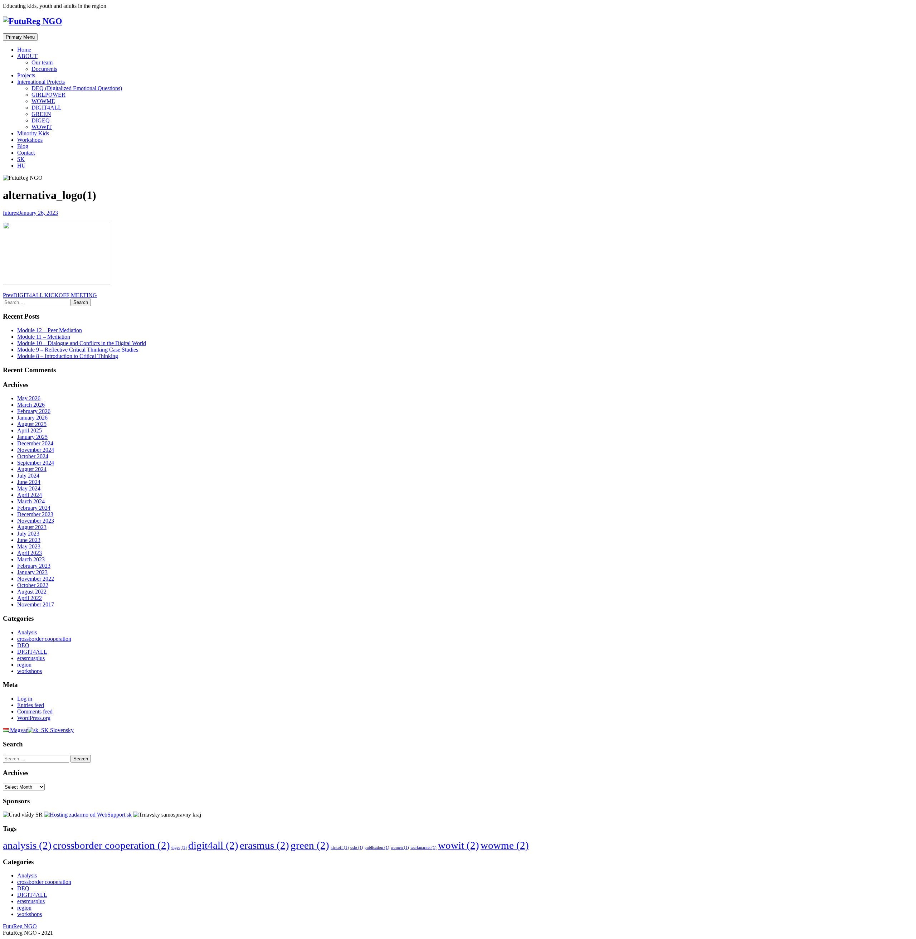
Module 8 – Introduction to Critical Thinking (67, 356)
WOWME (43, 101)
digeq (179, 848)
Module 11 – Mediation (43, 337)
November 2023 (35, 521)
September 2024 (35, 463)
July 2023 (28, 534)
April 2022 (29, 598)
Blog (22, 146)
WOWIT (41, 127)
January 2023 (32, 572)
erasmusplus (31, 658)
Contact (26, 153)
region (24, 665)
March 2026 (31, 405)
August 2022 (32, 592)
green (310, 845)
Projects (26, 75)
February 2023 (33, 566)
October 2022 (32, 585)
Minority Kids (33, 133)
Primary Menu (20, 37)
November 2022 (35, 579)
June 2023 (28, 540)
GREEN (41, 114)
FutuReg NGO (20, 926)
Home (24, 50)
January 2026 (32, 418)
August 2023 (32, 527)
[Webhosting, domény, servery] (88, 815)
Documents (44, 69)
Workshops (30, 140)
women (400, 848)
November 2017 (35, 604)
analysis (27, 845)
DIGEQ (40, 120)
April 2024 (29, 495)
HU (21, 166)
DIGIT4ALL (46, 108)
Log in (24, 699)
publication (377, 848)
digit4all (213, 845)
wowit (458, 845)
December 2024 (35, 443)
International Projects (41, 82)
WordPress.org (33, 718)
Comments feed (35, 711)
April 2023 (29, 553)
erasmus (264, 845)
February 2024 (33, 508)
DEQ (23, 645)
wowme (505, 845)
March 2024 (31, 501)
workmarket (423, 848)
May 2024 (28, 488)
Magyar (18, 730)
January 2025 (32, 437)
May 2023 (28, 546)
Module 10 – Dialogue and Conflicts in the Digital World (81, 343)
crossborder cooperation (44, 639)
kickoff (340, 848)
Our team (42, 62)
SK (21, 159)
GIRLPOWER (48, 95)
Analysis (27, 632)
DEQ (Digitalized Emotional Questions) (76, 88)
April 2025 (29, 430)
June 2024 (28, 482)
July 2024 (28, 476)
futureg (11, 213)
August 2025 (32, 424)
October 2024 (32, 456)
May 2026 (28, 398)
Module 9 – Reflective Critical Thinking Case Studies (77, 350)
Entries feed (30, 705)
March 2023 (31, 559)
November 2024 (35, 450)
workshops (29, 671)
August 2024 (32, 469)
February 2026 (33, 411)
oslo (356, 848)
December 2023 (35, 514)
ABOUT (27, 56)
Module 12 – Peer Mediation (49, 330)
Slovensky (61, 730)
